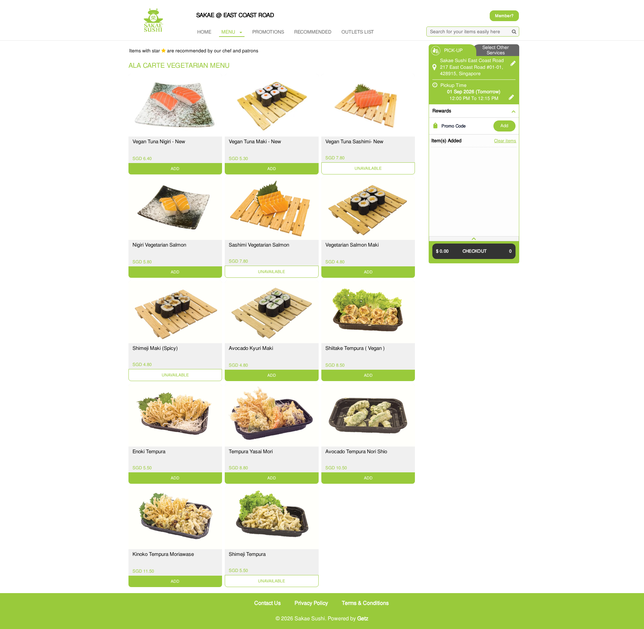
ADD (504, 125)
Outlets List (357, 32)
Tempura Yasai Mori (251, 451)
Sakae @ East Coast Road (235, 15)
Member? (504, 15)
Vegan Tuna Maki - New (255, 141)
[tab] (474, 238)
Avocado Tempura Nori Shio (356, 451)
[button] (474, 238)
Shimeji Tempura (247, 554)
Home (204, 32)
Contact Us (267, 603)
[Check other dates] (511, 96)
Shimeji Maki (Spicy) (155, 348)
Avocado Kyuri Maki (251, 348)
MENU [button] (228, 32)
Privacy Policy (311, 603)
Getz (362, 618)
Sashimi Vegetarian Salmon (259, 245)
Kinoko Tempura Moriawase (163, 554)
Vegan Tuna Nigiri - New (158, 141)
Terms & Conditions (365, 603)
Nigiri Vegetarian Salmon (159, 245)
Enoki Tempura (148, 451)
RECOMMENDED (312, 32)
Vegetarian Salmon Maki (352, 245)
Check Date (368, 168)
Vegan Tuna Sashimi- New (354, 141)
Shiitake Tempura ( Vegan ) (355, 348)
